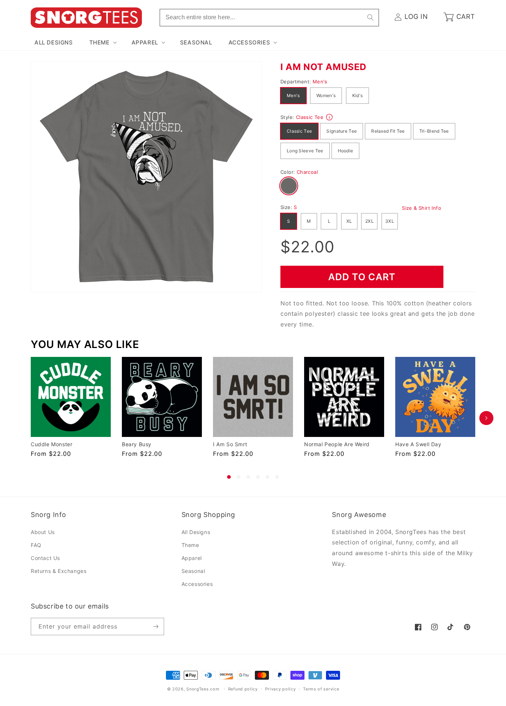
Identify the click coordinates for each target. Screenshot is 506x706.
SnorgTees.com (202, 689)
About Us (43, 532)
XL (349, 221)
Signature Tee (341, 131)
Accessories (197, 584)
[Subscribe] (155, 626)
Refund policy (243, 689)
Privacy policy (280, 689)
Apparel (192, 558)
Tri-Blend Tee (434, 131)
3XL (389, 221)
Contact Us (45, 558)
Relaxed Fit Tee (388, 131)
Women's (326, 95)
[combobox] (269, 17)
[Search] (370, 17)
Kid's (357, 95)
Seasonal (193, 571)
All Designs (196, 532)
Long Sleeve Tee (305, 150)
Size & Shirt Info (421, 208)
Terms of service (321, 689)
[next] (486, 418)
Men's (293, 95)
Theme (190, 545)
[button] (102, 42)
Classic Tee (299, 131)
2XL (369, 221)
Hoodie (345, 150)
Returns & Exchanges (58, 571)
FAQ (36, 545)
